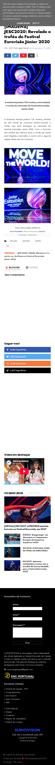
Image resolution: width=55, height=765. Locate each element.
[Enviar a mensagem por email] (31, 55)
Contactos (10, 715)
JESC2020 (26, 241)
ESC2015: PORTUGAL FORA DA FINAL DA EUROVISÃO (36, 549)
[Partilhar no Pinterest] (23, 55)
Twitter (25, 231)
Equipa (9, 711)
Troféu (38, 241)
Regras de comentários (16, 718)
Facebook (18, 231)
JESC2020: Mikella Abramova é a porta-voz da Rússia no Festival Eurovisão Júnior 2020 (27, 256)
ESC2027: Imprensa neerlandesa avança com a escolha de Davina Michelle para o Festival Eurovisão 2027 (36, 566)
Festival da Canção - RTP (17, 688)
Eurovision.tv (11, 695)
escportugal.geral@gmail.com (20, 669)
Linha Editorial (12, 708)
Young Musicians (13, 692)
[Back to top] (48, 758)
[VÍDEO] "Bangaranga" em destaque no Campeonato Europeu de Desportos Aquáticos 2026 (35, 538)
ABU (8, 702)
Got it (36, 23)
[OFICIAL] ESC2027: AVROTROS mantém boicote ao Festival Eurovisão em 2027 (26, 527)
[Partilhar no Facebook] (7, 55)
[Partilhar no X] (15, 55)
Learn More (23, 23)
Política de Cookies (14, 722)
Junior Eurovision (13, 699)
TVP (7, 246)
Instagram (34, 231)
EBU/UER (13, 241)
